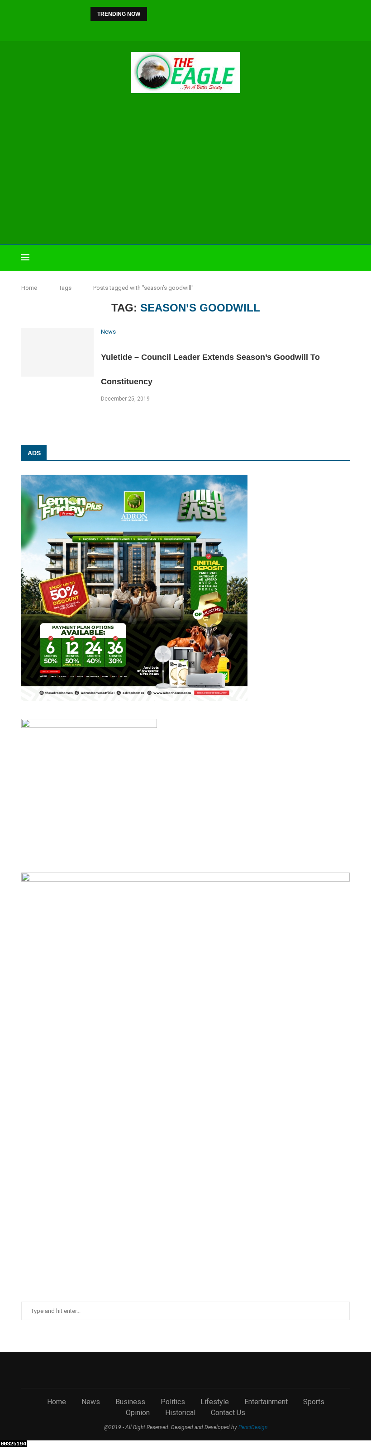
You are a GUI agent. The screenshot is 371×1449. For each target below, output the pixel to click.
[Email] (204, 29)
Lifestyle (214, 1401)
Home (29, 287)
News (90, 1401)
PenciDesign (252, 1427)
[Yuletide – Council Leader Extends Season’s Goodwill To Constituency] (57, 352)
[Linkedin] (179, 29)
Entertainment (266, 1401)
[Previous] (156, 14)
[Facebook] (143, 29)
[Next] (167, 14)
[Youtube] (192, 29)
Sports (313, 1401)
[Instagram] (167, 29)
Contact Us (228, 1412)
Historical (180, 1412)
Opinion (138, 1412)
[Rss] (228, 29)
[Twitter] (155, 29)
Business (130, 1401)
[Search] (345, 258)
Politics (173, 1401)
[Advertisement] (185, 170)
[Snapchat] (216, 29)
